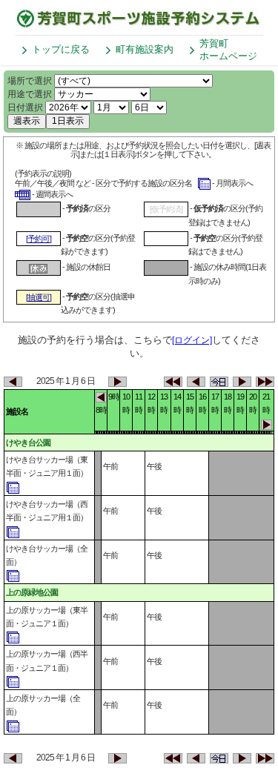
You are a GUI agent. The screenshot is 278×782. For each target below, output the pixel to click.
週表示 (26, 121)
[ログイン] (192, 340)
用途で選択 (29, 94)
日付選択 (25, 107)
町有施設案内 (144, 49)
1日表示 (68, 121)
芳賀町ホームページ (228, 50)
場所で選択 (29, 81)
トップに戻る (61, 49)
